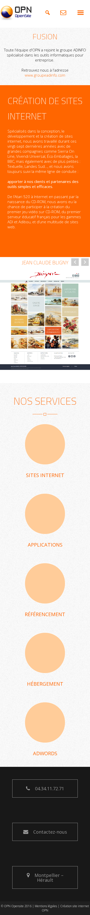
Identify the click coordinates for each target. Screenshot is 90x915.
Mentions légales (46, 906)
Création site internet (74, 906)
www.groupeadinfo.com (45, 75)
